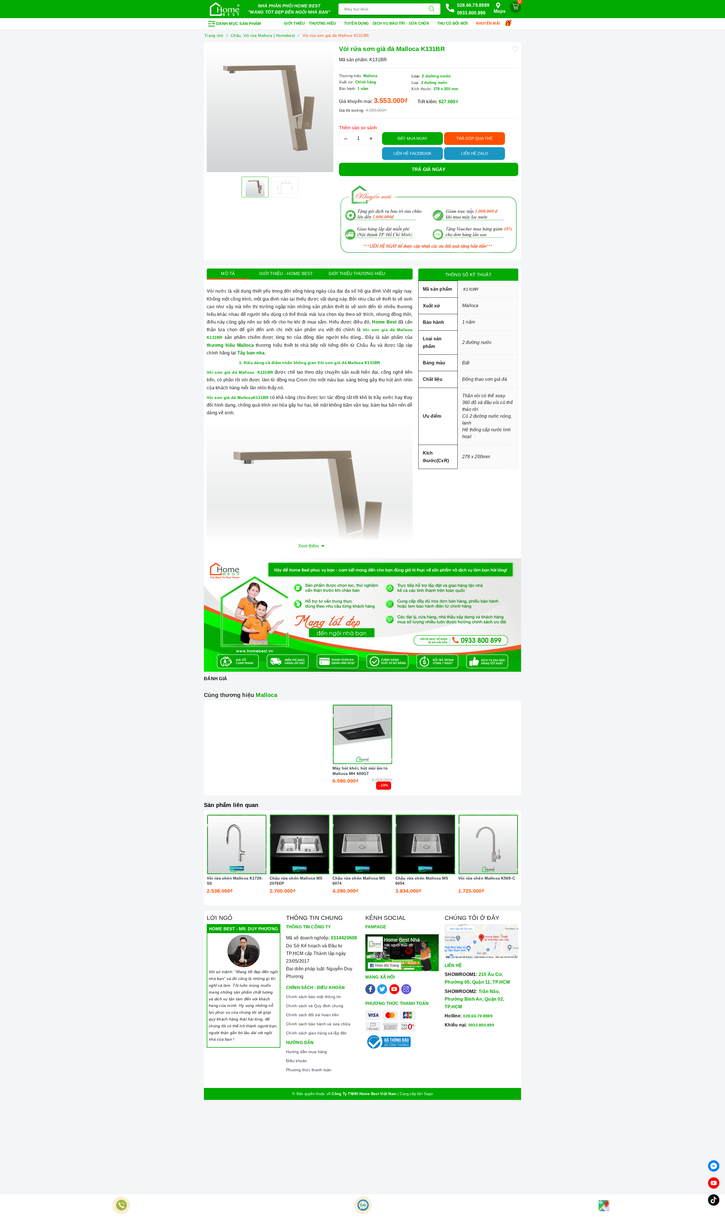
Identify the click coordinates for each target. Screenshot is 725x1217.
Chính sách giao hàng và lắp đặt (316, 1033)
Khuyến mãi (488, 23)
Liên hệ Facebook (412, 153)
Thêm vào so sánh (358, 127)
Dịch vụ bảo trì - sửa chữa (401, 23)
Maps (500, 11)
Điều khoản (296, 1060)
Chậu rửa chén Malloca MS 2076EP (296, 881)
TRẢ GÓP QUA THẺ (474, 138)
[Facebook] (370, 989)
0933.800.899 (471, 12)
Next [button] (534, 862)
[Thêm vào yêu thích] (515, 48)
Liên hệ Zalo (474, 153)
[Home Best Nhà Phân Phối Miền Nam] (224, 9)
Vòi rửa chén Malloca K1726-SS (235, 881)
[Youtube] (394, 989)
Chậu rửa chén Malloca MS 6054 (421, 881)
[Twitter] (382, 989)
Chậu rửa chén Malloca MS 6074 (358, 881)
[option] (270, 108)
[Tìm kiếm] (431, 9)
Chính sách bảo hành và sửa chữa (318, 1024)
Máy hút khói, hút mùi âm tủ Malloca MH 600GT (360, 771)
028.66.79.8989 (473, 5)
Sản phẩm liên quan (231, 805)
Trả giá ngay (428, 169)
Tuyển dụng (356, 23)
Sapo (428, 1094)
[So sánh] (389, 734)
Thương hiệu (323, 23)
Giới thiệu (294, 23)
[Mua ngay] (336, 734)
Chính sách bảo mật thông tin (313, 996)
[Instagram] (406, 989)
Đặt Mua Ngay (412, 138)
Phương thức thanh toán (309, 1070)
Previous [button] (191, 862)
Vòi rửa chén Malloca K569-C (486, 878)
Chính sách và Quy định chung (314, 1005)
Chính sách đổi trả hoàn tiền (312, 1015)
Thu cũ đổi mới (453, 23)
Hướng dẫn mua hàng (306, 1051)
